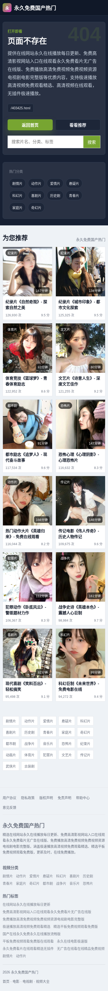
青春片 (74, 196)
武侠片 (11, 766)
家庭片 (17, 208)
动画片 (11, 755)
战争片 (29, 744)
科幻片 (17, 196)
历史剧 (55, 196)
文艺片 (67, 755)
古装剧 (29, 766)
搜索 (92, 142)
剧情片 (17, 183)
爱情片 (55, 183)
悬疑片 (74, 183)
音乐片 (48, 744)
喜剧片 (36, 196)
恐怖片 (67, 744)
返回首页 (30, 125)
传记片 (85, 755)
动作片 (36, 183)
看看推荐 (77, 125)
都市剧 (11, 744)
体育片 (29, 755)
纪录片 (85, 744)
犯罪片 (48, 755)
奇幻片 (36, 208)
